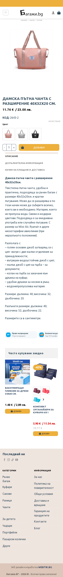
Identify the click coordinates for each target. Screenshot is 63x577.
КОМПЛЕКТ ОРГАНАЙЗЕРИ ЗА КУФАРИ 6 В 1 (43, 409)
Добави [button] (17, 411)
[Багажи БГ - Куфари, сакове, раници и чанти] (31, 12)
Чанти (32, 20)
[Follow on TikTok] (12, 460)
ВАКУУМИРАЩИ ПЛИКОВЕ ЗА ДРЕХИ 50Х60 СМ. (16, 391)
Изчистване (54, 121)
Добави (39, 147)
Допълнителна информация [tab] (24, 163)
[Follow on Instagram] (8, 460)
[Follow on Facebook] (4, 460)
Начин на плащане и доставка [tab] (25, 170)
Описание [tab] (11, 156)
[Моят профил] (53, 12)
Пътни (39, 20)
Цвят (5, 124)
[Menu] (5, 12)
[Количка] (58, 12)
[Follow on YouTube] (16, 460)
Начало (24, 20)
